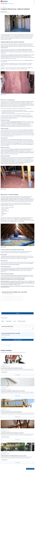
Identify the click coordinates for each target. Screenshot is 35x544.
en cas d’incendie (30, 140)
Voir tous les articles (30, 468)
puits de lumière (18, 134)
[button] (34, 1)
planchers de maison (4, 47)
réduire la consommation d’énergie (22, 162)
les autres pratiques (28, 144)
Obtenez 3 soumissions (17, 339)
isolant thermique (4, 46)
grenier (11, 38)
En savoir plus (17, 374)
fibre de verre (7, 34)
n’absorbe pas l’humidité (9, 150)
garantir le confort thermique (16, 121)
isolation (24, 281)
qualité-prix (22, 35)
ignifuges (17, 143)
